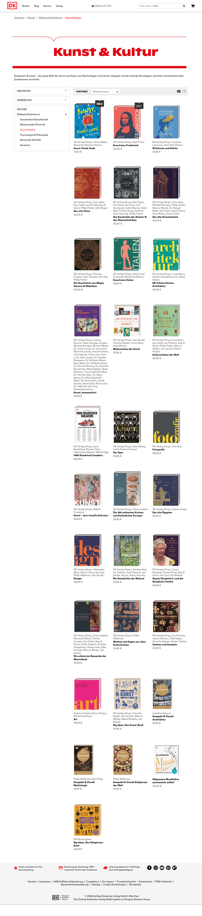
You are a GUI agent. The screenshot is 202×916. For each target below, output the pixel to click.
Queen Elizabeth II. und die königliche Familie (167, 580)
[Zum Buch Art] (88, 694)
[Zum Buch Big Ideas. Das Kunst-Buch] (127, 693)
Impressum (45, 881)
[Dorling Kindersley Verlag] (12, 6)
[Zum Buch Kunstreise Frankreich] (127, 122)
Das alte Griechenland (165, 217)
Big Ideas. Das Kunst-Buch (128, 725)
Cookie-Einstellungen (114, 884)
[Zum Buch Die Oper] (127, 426)
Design (78, 578)
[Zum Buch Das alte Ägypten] (166, 489)
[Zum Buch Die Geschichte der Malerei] (127, 550)
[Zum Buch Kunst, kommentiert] (88, 320)
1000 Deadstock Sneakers (88, 455)
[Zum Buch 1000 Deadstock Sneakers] (88, 424)
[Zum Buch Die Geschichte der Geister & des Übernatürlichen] (127, 182)
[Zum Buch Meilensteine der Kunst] (127, 320)
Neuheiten (23, 91)
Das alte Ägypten (162, 512)
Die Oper (118, 452)
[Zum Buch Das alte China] (88, 182)
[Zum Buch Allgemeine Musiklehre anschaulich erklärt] (166, 760)
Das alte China (82, 211)
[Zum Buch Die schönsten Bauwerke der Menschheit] (88, 616)
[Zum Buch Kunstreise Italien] (127, 253)
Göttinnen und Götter (165, 148)
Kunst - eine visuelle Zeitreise (91, 515)
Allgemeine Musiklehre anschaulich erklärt (165, 781)
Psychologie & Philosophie (34, 135)
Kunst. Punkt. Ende (84, 148)
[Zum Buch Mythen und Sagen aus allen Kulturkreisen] (127, 616)
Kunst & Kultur (74, 17)
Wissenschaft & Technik (32, 124)
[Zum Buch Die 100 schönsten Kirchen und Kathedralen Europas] (127, 488)
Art (75, 719)
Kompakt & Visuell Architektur (163, 718)
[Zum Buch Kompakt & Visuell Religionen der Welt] (127, 760)
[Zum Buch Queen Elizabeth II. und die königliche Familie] (166, 550)
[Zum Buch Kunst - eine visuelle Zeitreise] (88, 489)
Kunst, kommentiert (85, 392)
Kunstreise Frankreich (125, 145)
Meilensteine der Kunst (126, 349)
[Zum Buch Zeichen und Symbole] (166, 616)
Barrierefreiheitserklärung (75, 884)
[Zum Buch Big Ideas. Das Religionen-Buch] (88, 820)
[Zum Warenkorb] (193, 6)
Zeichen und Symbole (164, 644)
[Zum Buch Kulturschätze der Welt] (166, 320)
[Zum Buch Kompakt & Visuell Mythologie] (88, 760)
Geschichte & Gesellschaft (34, 119)
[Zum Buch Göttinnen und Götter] (166, 122)
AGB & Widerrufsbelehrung (68, 881)
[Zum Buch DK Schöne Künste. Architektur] (166, 254)
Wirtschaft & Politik (30, 140)
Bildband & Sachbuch (28, 114)
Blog (36, 5)
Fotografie (158, 449)
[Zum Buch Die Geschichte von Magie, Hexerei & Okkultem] (88, 254)
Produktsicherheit (126, 881)
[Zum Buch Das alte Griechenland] (166, 182)
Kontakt (32, 881)
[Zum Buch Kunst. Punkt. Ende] (88, 120)
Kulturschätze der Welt (165, 354)
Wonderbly (135, 884)
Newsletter (103, 6)
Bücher (26, 5)
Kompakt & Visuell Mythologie (84, 784)
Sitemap (96, 884)
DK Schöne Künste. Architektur (163, 284)
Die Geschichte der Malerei (128, 578)
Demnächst (24, 100)
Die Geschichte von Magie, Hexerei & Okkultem (89, 284)
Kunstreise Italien (123, 280)
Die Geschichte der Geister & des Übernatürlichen (130, 218)
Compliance (92, 881)
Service (47, 5)
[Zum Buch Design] (88, 550)
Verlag (59, 5)
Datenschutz (145, 881)
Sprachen (25, 145)
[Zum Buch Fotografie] (166, 426)
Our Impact (108, 881)
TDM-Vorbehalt (163, 881)
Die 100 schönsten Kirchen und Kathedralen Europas (128, 514)
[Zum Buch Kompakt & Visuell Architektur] (166, 694)
